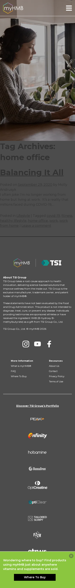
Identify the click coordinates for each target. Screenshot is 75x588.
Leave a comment (36, 226)
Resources (56, 360)
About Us (54, 366)
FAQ (13, 371)
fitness (66, 216)
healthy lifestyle (13, 221)
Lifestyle (23, 216)
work (53, 221)
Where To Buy (19, 376)
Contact (53, 371)
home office (38, 221)
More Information (22, 360)
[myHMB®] (13, 8)
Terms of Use (56, 381)
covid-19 (53, 216)
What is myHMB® (21, 366)
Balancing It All (32, 172)
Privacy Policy (56, 376)
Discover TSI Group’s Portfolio (37, 405)
